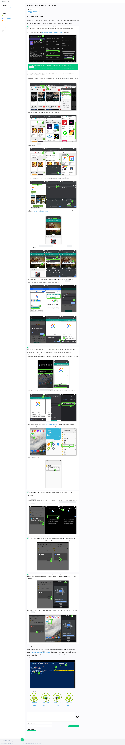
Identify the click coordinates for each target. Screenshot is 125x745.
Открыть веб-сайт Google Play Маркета (36, 80)
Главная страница (4, 741)
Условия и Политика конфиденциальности (20, 741)
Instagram (57, 32)
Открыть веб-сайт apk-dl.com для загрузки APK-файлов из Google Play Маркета (43, 213)
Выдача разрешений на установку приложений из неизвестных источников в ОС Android (50, 497)
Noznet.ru (6, 1)
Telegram (43, 32)
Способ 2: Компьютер (31, 12)
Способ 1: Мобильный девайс (32, 11)
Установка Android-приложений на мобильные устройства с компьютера (45, 657)
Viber (51, 32)
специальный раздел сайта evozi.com (41, 211)
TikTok (60, 32)
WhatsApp (48, 32)
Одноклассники (7, 21)
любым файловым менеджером (52, 424)
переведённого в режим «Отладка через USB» (41, 652)
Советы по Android (7, 15)
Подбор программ (7, 18)
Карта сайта (10, 741)
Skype (54, 32)
